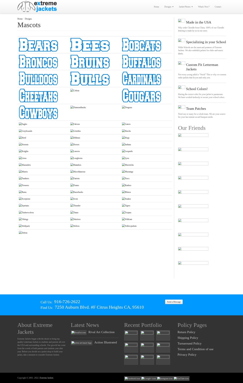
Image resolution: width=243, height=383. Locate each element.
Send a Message (174, 302)
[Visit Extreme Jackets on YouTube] (181, 378)
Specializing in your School (206, 42)
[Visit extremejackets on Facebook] (132, 378)
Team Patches (196, 108)
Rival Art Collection (101, 332)
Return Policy (186, 332)
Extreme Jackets (46, 378)
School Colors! (197, 89)
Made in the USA (198, 22)
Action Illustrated (105, 342)
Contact (218, 7)
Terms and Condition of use (195, 349)
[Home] (37, 6)
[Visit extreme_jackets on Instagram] (165, 378)
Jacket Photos (185, 7)
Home (156, 7)
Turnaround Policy (190, 343)
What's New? (203, 7)
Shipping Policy (188, 337)
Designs (168, 7)
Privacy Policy (187, 354)
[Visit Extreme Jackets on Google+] (149, 378)
